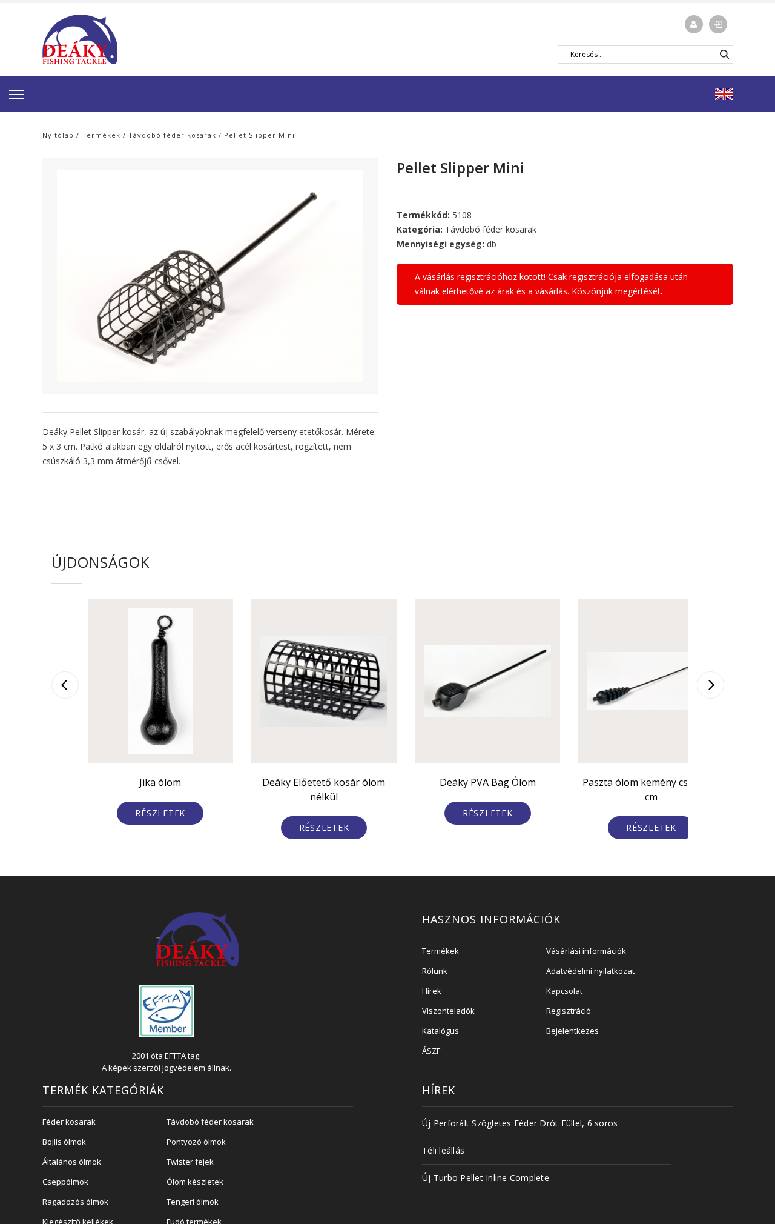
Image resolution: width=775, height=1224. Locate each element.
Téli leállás (443, 1150)
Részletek (160, 813)
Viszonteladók (448, 1010)
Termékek (101, 134)
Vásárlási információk (586, 950)
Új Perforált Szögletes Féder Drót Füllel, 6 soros (520, 1123)
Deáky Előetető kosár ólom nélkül (323, 789)
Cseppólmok (65, 1181)
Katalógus (440, 1030)
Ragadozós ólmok (75, 1201)
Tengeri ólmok (193, 1201)
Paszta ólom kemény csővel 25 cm (651, 789)
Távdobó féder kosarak (172, 134)
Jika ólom (160, 782)
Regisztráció (568, 1010)
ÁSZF (431, 1050)
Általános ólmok (71, 1161)
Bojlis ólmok (64, 1141)
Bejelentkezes (572, 1030)
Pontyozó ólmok (196, 1141)
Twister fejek (190, 1161)
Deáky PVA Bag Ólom (488, 782)
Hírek (431, 990)
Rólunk (434, 970)
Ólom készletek (195, 1181)
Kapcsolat (564, 990)
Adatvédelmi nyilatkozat (590, 970)
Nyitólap (58, 134)
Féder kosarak (69, 1121)
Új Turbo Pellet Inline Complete (485, 1177)
